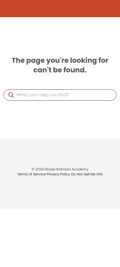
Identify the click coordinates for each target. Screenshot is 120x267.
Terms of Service (32, 174)
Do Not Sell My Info (87, 174)
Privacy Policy (59, 174)
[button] (11, 95)
